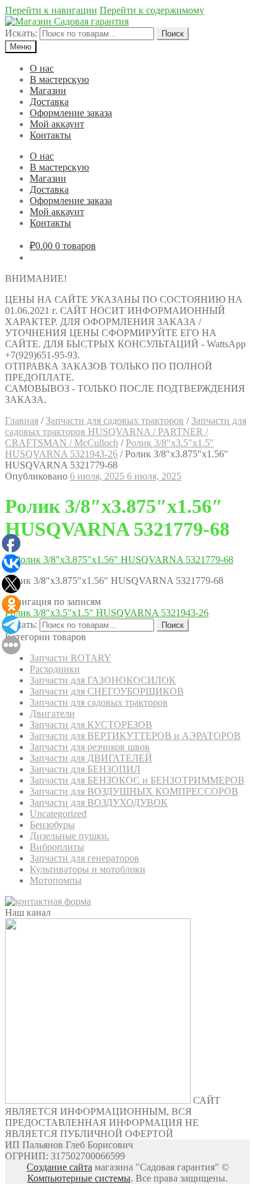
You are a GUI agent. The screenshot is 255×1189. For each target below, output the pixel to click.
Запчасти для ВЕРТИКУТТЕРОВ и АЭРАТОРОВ (135, 735)
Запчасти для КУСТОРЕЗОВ (91, 724)
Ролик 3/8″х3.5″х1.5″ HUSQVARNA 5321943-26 (109, 448)
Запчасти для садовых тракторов (115, 420)
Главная (21, 420)
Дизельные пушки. (70, 836)
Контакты (50, 135)
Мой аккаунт (57, 124)
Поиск (173, 33)
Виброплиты (57, 847)
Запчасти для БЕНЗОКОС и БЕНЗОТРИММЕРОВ (137, 780)
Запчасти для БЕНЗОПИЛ (85, 769)
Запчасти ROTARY (70, 658)
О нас (42, 68)
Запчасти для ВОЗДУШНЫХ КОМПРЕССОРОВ (134, 791)
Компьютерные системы (79, 1178)
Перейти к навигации (51, 10)
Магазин (48, 90)
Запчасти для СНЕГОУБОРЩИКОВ (107, 691)
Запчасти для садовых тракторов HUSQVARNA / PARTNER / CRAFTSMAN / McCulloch (125, 431)
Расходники (55, 669)
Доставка (49, 101)
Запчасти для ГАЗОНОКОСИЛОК (103, 680)
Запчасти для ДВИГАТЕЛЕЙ (91, 758)
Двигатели (52, 713)
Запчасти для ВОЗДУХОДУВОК (99, 802)
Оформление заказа (71, 113)
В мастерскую (59, 79)
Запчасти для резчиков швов (90, 747)
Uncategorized (58, 813)
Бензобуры (52, 824)
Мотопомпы (56, 880)
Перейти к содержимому (152, 10)
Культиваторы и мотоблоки (87, 869)
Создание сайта (59, 1167)
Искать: (21, 33)
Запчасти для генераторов (84, 858)
